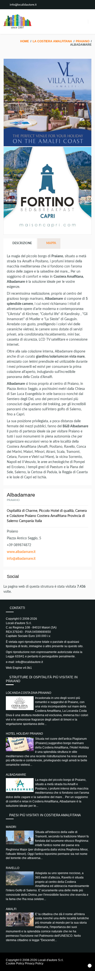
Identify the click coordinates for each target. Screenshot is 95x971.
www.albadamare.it (21, 552)
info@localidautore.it (23, 4)
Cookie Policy (15, 963)
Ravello (12, 868)
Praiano (82, 41)
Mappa (51, 243)
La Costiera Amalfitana (52, 41)
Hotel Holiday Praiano (24, 733)
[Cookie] (90, 966)
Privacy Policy (34, 963)
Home (24, 41)
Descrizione (22, 243)
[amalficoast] (17, 20)
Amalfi (11, 909)
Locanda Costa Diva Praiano (28, 693)
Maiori (11, 827)
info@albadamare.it (21, 558)
